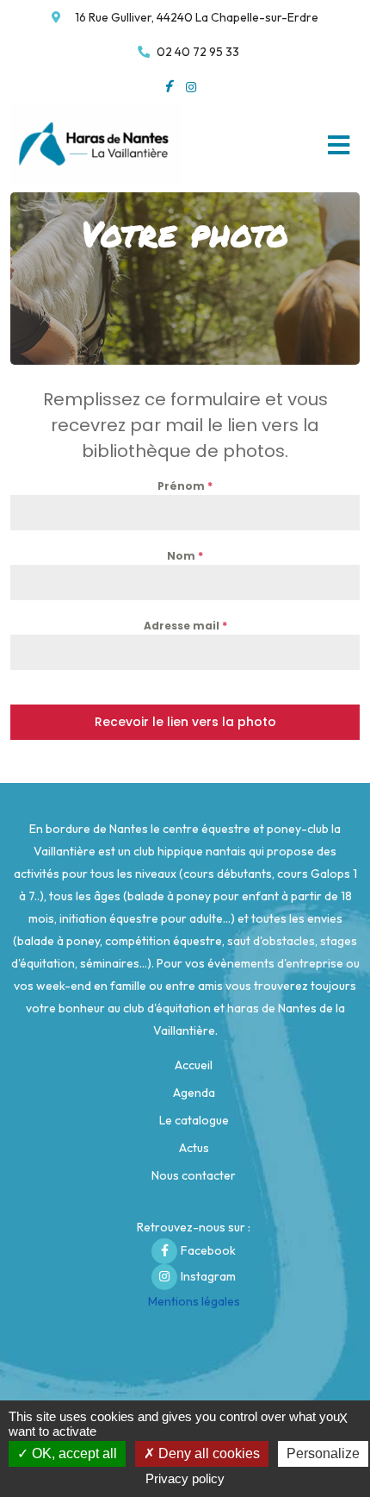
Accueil (194, 1065)
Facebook (208, 1250)
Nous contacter (193, 1175)
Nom (185, 555)
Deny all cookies (207, 1453)
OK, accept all (72, 1453)
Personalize (323, 1453)
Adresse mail (185, 625)
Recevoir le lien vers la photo (185, 721)
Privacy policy (185, 1478)
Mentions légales (194, 1301)
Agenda (194, 1092)
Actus (194, 1148)
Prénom (185, 486)
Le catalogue (194, 1120)
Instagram (208, 1276)
